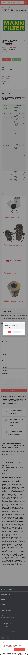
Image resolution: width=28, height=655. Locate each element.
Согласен (19, 650)
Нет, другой (16, 332)
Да (9, 332)
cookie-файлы (13, 642)
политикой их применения (9, 646)
